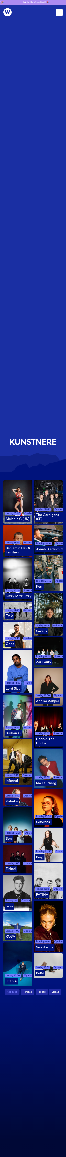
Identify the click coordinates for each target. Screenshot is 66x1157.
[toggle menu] (59, 12)
